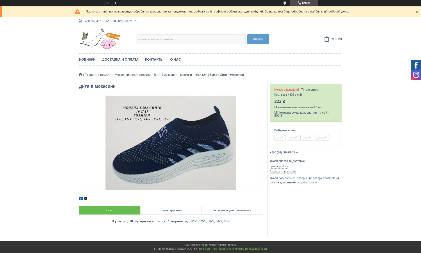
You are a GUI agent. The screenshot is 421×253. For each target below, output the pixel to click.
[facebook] (81, 199)
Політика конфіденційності (250, 248)
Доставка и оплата (120, 59)
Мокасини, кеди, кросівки (133, 74)
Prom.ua (232, 244)
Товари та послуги (98, 74)
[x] (85, 199)
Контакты (154, 59)
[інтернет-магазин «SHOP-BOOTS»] (107, 38)
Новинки (87, 59)
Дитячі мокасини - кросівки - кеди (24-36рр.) (185, 74)
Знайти (258, 39)
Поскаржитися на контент (215, 248)
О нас (175, 59)
